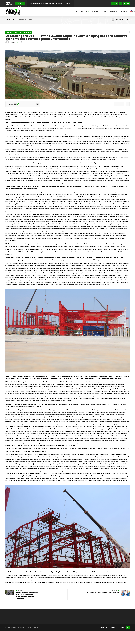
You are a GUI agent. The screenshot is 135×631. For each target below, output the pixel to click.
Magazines (113, 11)
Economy (9, 32)
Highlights (27, 32)
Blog (14, 19)
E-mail (113, 627)
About (102, 627)
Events (105, 11)
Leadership (95, 11)
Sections (84, 11)
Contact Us (123, 11)
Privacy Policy (120, 627)
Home (76, 11)
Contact (107, 627)
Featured (18, 32)
